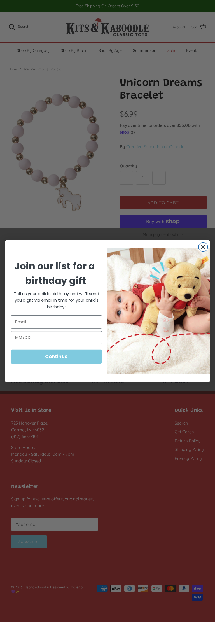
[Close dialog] (203, 246)
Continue (56, 356)
